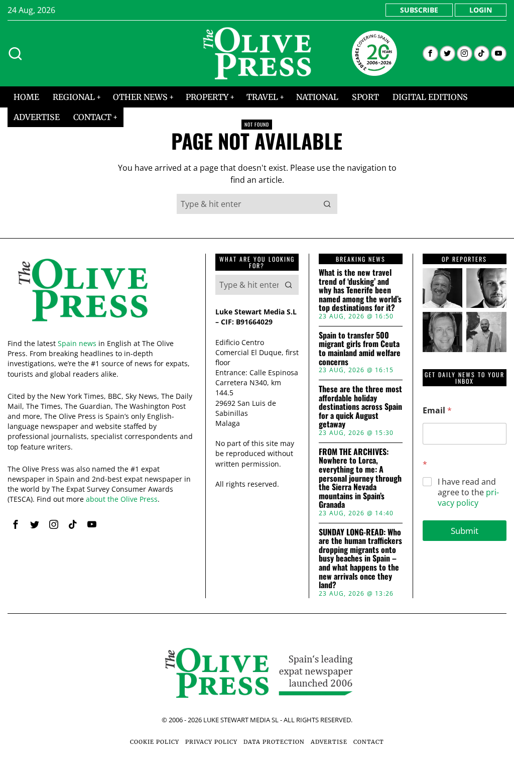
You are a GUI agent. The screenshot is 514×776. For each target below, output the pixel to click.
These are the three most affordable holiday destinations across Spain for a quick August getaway (360, 407)
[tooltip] (430, 53)
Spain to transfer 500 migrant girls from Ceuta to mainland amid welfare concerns (360, 348)
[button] (327, 204)
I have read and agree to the (468, 492)
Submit (464, 530)
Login (480, 10)
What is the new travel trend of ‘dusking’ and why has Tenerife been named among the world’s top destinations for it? (360, 290)
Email (437, 410)
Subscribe (419, 10)
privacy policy (468, 497)
